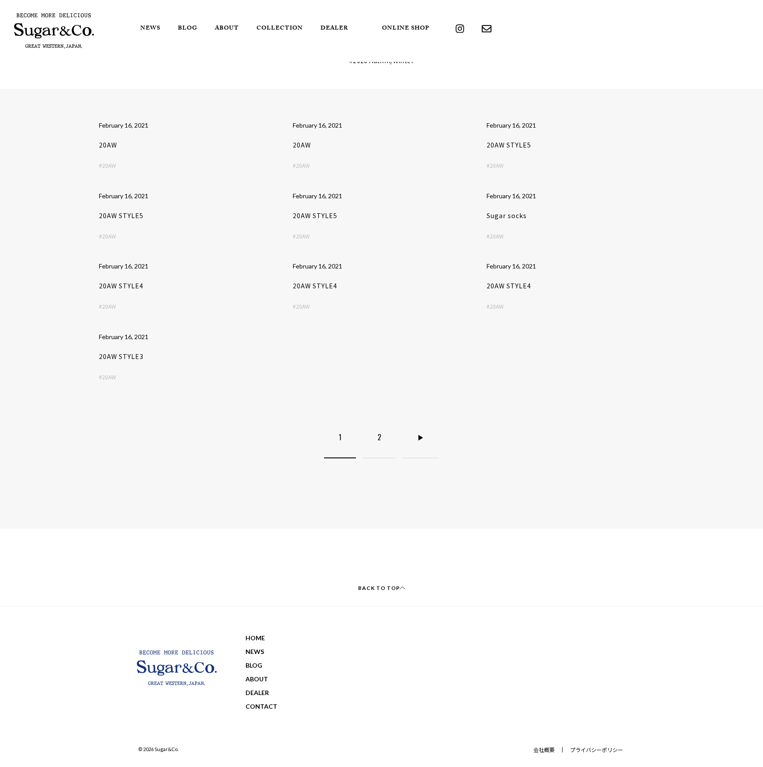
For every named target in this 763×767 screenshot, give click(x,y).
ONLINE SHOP (405, 29)
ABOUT (227, 29)
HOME (255, 638)
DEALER (334, 29)
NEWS (150, 29)
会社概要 (544, 749)
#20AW (107, 165)
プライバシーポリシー (596, 749)
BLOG (187, 29)
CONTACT (261, 706)
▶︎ (420, 437)
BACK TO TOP (379, 588)
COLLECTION (280, 29)
